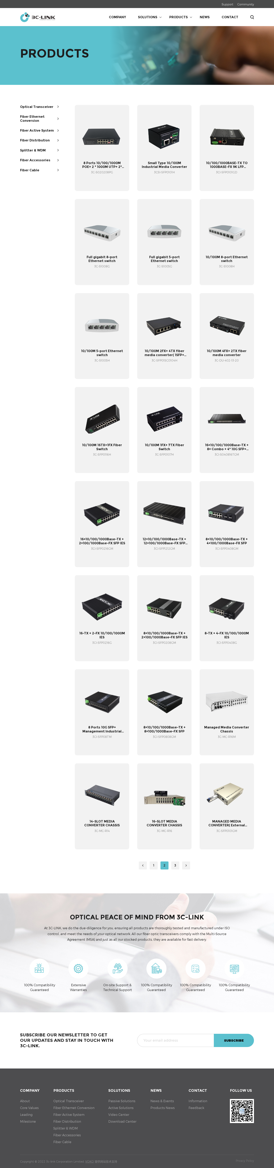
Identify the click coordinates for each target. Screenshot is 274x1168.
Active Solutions (121, 1108)
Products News (162, 1108)
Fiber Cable (62, 1142)
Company (117, 17)
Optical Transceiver (68, 1101)
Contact (230, 17)
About (25, 1101)
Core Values (29, 1108)
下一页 (186, 865)
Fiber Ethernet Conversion (73, 1108)
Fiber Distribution (67, 1121)
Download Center (122, 1121)
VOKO (89, 1161)
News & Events (162, 1101)
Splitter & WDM (65, 1128)
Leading (26, 1114)
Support (227, 4)
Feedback (196, 1108)
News (205, 17)
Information (198, 1101)
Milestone (28, 1121)
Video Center (118, 1114)
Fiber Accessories (67, 1135)
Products (178, 17)
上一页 (143, 865)
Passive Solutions (121, 1101)
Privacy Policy (245, 1160)
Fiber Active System (68, 1114)
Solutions (147, 17)
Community (245, 4)
